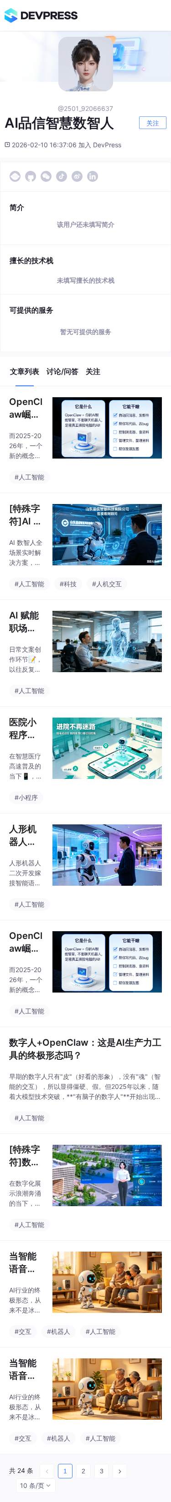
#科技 (68, 584)
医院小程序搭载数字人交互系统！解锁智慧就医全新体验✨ (22, 729)
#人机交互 (107, 584)
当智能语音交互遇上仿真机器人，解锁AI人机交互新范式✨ (22, 1263)
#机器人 (58, 1331)
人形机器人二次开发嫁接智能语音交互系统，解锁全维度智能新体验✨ (22, 835)
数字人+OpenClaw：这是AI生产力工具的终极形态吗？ (85, 1049)
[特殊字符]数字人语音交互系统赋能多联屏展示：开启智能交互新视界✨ (24, 1156)
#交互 (23, 1331)
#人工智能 (29, 477)
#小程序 (26, 797)
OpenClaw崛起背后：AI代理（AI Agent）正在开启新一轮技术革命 (26, 408)
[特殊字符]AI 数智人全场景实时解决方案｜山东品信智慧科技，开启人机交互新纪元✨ (25, 515)
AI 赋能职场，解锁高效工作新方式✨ (24, 622)
